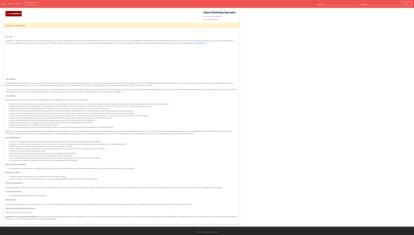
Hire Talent (30, 4)
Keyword (321, 4)
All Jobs (11, 4)
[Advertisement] (121, 61)
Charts (18, 4)
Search (406, 4)
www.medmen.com (199, 43)
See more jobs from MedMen (212, 16)
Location (364, 4)
